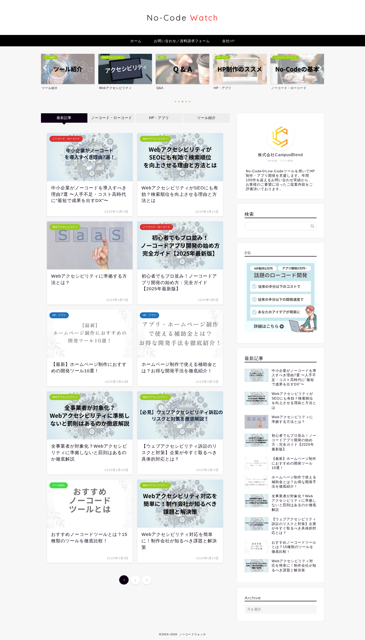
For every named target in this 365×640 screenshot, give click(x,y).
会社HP (228, 41)
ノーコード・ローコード (111, 118)
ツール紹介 (206, 118)
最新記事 (64, 118)
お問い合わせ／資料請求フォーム (182, 41)
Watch (183, 17)
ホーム (136, 41)
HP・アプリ (159, 118)
